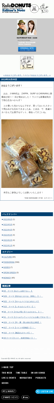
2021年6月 (7, 219)
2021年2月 (7, 240)
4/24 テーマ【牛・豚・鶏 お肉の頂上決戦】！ (22, 322)
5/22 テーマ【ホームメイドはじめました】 (21, 301)
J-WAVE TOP (8, 367)
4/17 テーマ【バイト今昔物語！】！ (19, 328)
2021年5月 (7, 225)
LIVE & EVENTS (9, 377)
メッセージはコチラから (27, 49)
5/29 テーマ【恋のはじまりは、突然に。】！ (23, 296)
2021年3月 (7, 235)
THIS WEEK (7, 372)
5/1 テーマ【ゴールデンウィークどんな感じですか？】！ (27, 317)
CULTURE (7, 257)
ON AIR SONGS (38, 372)
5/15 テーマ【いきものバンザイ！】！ (19, 307)
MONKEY (7, 278)
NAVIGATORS (26, 377)
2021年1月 (7, 246)
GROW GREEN (9, 273)
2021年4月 (7, 230)
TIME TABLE (21, 372)
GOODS (6, 267)
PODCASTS (41, 377)
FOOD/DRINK (9, 262)
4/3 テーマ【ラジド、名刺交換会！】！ (20, 338)
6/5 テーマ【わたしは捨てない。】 (18, 291)
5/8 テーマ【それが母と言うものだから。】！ (23, 312)
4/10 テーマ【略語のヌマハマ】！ (18, 333)
